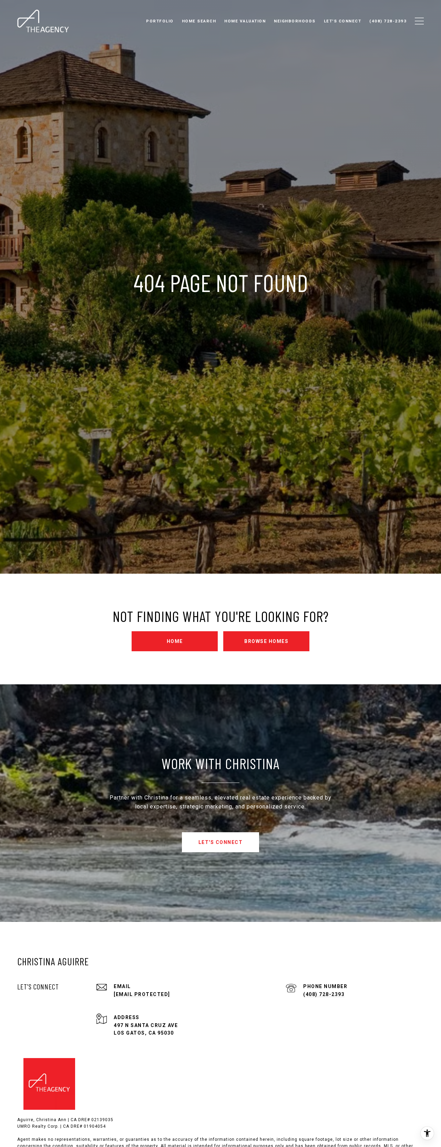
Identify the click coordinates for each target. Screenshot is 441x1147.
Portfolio (160, 21)
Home (175, 641)
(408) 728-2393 (324, 994)
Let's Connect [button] (220, 842)
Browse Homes (266, 641)
